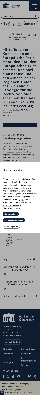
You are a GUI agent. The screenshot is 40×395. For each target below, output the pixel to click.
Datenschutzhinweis (11, 208)
